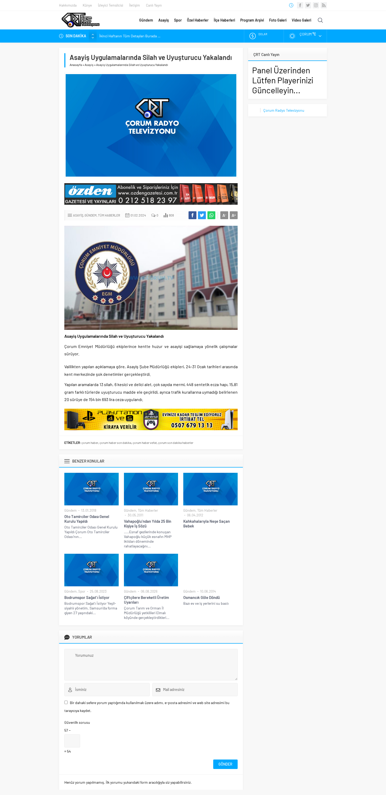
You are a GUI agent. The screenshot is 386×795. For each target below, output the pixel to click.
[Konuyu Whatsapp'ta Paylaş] (211, 215)
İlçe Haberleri (224, 20)
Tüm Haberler (109, 215)
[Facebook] (300, 5)
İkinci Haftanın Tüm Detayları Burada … (129, 36)
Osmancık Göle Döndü (201, 597)
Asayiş (163, 20)
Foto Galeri (277, 20)
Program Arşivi (252, 20)
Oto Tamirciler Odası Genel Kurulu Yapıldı (86, 519)
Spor (178, 20)
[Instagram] (316, 5)
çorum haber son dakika (115, 442)
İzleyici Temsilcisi (110, 5)
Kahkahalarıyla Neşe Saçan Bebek (206, 523)
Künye (87, 5)
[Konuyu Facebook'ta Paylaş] (192, 215)
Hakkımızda (68, 5)
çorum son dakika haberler (175, 442)
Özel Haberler (197, 20)
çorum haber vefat (145, 442)
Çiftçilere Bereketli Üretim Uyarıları (146, 599)
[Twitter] (308, 5)
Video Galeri (301, 20)
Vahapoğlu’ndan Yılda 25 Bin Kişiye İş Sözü (147, 523)
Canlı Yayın (154, 5)
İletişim (134, 5)
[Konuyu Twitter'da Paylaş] (202, 215)
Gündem (146, 20)
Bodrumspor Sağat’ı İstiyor (86, 597)
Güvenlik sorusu (77, 722)
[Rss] (324, 5)
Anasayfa (76, 64)
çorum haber (89, 442)
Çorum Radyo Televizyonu (283, 110)
